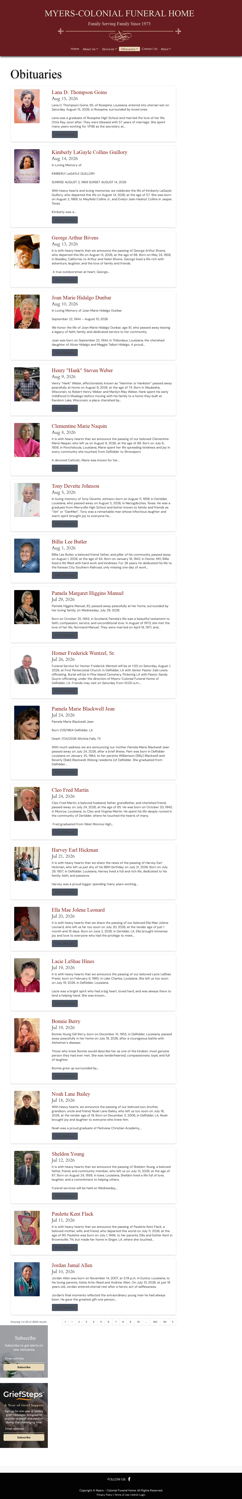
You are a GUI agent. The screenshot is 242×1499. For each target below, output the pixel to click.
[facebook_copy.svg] (129, 1479)
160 (155, 1321)
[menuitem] (75, 49)
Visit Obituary (65, 134)
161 (165, 1321)
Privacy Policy (104, 1494)
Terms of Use (121, 1494)
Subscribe (23, 1367)
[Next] (172, 1321)
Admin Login (138, 1494)
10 (138, 1321)
